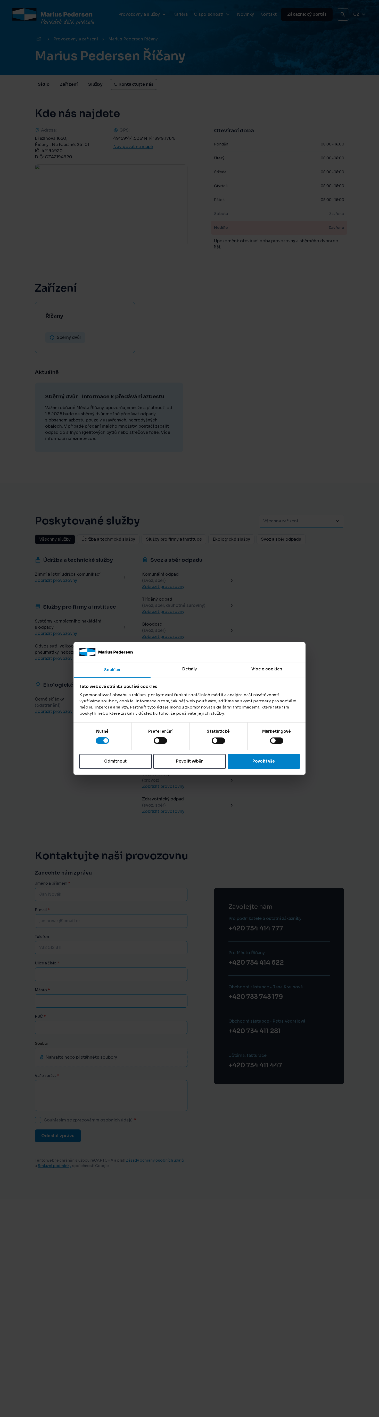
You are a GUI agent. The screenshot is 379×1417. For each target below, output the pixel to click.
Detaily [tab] (189, 669)
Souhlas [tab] (112, 669)
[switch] (160, 741)
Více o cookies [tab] (266, 669)
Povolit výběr (189, 761)
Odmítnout (115, 761)
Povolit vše (263, 761)
